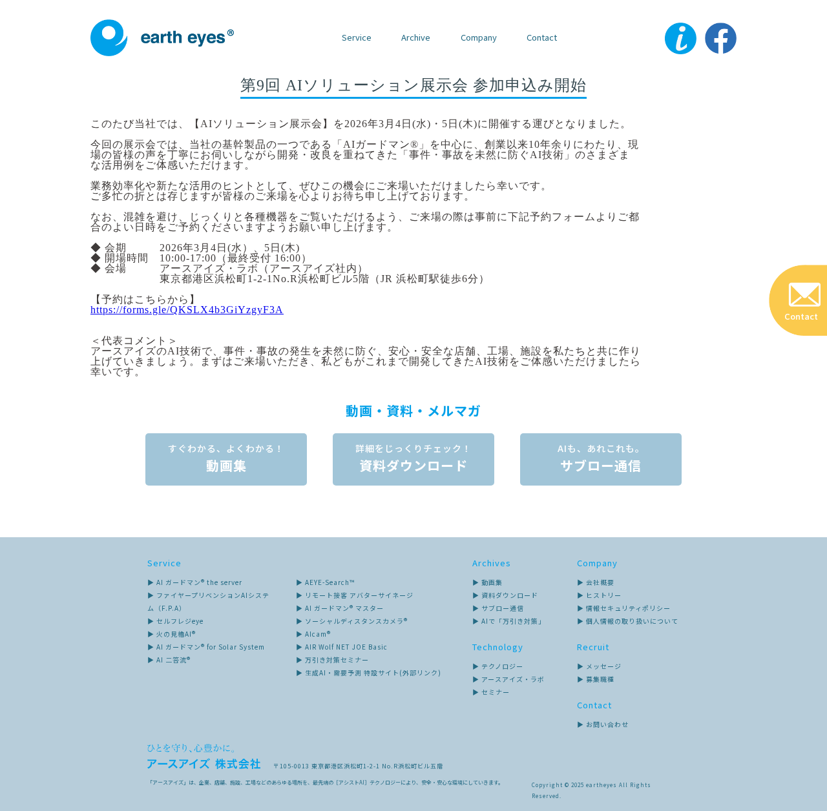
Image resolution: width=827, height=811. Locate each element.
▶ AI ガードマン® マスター (340, 608)
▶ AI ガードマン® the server (194, 582)
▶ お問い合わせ (603, 724)
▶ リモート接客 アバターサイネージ (355, 595)
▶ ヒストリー (599, 595)
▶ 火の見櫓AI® (171, 634)
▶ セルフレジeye (175, 621)
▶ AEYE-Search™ (325, 582)
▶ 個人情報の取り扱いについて (627, 621)
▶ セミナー (491, 692)
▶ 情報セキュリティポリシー (624, 608)
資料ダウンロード (413, 458)
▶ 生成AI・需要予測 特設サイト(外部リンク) (368, 672)
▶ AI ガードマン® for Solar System (206, 647)
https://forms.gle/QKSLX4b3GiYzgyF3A (187, 309)
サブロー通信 (601, 458)
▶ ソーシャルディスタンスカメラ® (352, 621)
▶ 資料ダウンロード (505, 595)
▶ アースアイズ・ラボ (508, 679)
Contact (542, 37)
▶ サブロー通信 (498, 608)
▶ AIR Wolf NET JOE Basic (342, 647)
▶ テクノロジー (497, 666)
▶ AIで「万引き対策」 (508, 621)
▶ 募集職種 (595, 679)
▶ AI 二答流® (169, 659)
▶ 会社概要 (595, 582)
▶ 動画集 (487, 582)
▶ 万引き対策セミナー (332, 659)
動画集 (226, 458)
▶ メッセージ (599, 666)
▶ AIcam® (313, 634)
